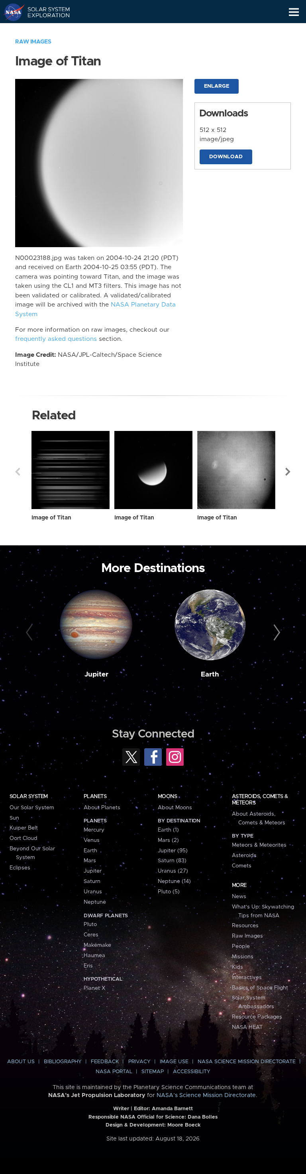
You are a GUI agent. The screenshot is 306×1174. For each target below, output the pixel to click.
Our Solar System (32, 807)
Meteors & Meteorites (259, 845)
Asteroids (244, 855)
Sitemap (152, 1071)
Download (226, 156)
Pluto (90, 924)
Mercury (94, 830)
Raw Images (33, 42)
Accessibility (191, 1071)
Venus (92, 840)
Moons (167, 796)
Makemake (97, 945)
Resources (245, 925)
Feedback (105, 1061)
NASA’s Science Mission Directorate (206, 1095)
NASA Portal (114, 1071)
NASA (10, 12)
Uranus (93, 892)
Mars (90, 860)
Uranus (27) (173, 871)
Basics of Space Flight (260, 988)
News (239, 896)
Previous (18, 472)
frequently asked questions (56, 339)
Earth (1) (168, 830)
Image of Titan (51, 518)
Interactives (247, 977)
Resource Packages (257, 1017)
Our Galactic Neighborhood (44, 30)
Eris (88, 966)
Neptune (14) (174, 881)
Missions (242, 957)
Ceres (91, 935)
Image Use (174, 1061)
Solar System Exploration (44, 12)
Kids (237, 967)
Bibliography (63, 1061)
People (241, 946)
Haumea (94, 955)
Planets (95, 796)
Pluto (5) (169, 892)
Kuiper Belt (24, 828)
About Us (21, 1061)
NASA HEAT (247, 1027)
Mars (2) (168, 840)
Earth (210, 674)
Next (288, 472)
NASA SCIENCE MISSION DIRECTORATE (247, 1061)
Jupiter (96, 674)
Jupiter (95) (173, 850)
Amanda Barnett (172, 1108)
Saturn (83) (172, 860)
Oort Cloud (23, 838)
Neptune (95, 902)
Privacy (139, 1061)
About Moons (175, 807)
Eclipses (20, 868)
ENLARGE (216, 86)
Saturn (92, 881)
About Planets (102, 807)
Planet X (94, 988)
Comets (241, 866)
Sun (14, 818)
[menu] (294, 12)
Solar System (29, 796)
